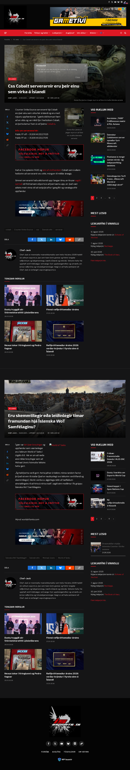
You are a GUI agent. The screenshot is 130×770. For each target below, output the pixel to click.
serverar (59, 230)
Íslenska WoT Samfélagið (16, 558)
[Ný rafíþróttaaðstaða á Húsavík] (98, 503)
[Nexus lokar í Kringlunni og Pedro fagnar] (23, 331)
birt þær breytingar (33, 444)
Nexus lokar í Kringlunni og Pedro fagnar (22, 347)
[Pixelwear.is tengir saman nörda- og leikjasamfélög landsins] (98, 160)
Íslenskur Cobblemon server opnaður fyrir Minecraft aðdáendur (116, 140)
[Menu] (5, 33)
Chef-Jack (12, 98)
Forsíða (28, 33)
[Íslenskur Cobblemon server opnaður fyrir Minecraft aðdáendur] (98, 138)
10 (109, 198)
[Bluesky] (7, 134)
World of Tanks (64, 558)
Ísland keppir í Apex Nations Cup (115, 487)
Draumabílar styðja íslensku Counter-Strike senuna (113, 546)
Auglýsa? (70, 33)
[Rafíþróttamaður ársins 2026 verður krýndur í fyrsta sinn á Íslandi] (65, 331)
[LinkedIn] (7, 128)
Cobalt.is (51, 124)
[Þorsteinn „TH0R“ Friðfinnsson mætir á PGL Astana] (98, 121)
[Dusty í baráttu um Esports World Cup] (98, 475)
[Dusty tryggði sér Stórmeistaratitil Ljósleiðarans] (23, 295)
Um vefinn (84, 752)
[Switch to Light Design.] (121, 33)
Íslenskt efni (47, 230)
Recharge (108, 246)
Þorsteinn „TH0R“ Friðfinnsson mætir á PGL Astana (116, 121)
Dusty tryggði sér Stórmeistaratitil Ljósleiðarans (21, 311)
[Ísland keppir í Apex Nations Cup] (98, 489)
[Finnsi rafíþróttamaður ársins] (65, 295)
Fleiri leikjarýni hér (98, 260)
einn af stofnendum (52, 170)
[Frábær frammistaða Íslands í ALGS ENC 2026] (98, 456)
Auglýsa (56, 752)
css (37, 230)
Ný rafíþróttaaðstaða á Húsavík (116, 503)
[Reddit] (7, 139)
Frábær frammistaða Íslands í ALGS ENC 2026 (116, 457)
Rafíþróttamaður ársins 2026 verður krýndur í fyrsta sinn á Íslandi (62, 348)
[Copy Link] (7, 145)
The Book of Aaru (111, 255)
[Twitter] (7, 122)
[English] (127, 3)
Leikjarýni (57, 33)
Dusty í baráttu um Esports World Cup (116, 474)
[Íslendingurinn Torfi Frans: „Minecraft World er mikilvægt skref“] (98, 179)
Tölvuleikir (69, 752)
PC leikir (12, 79)
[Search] (125, 33)
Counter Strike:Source (23, 230)
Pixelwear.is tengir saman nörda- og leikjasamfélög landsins (116, 161)
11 (109, 519)
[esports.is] (15, 17)
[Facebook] (7, 117)
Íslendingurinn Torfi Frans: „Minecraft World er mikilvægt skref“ (116, 180)
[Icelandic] (102, 33)
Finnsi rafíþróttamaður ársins (62, 309)
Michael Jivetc (49, 558)
